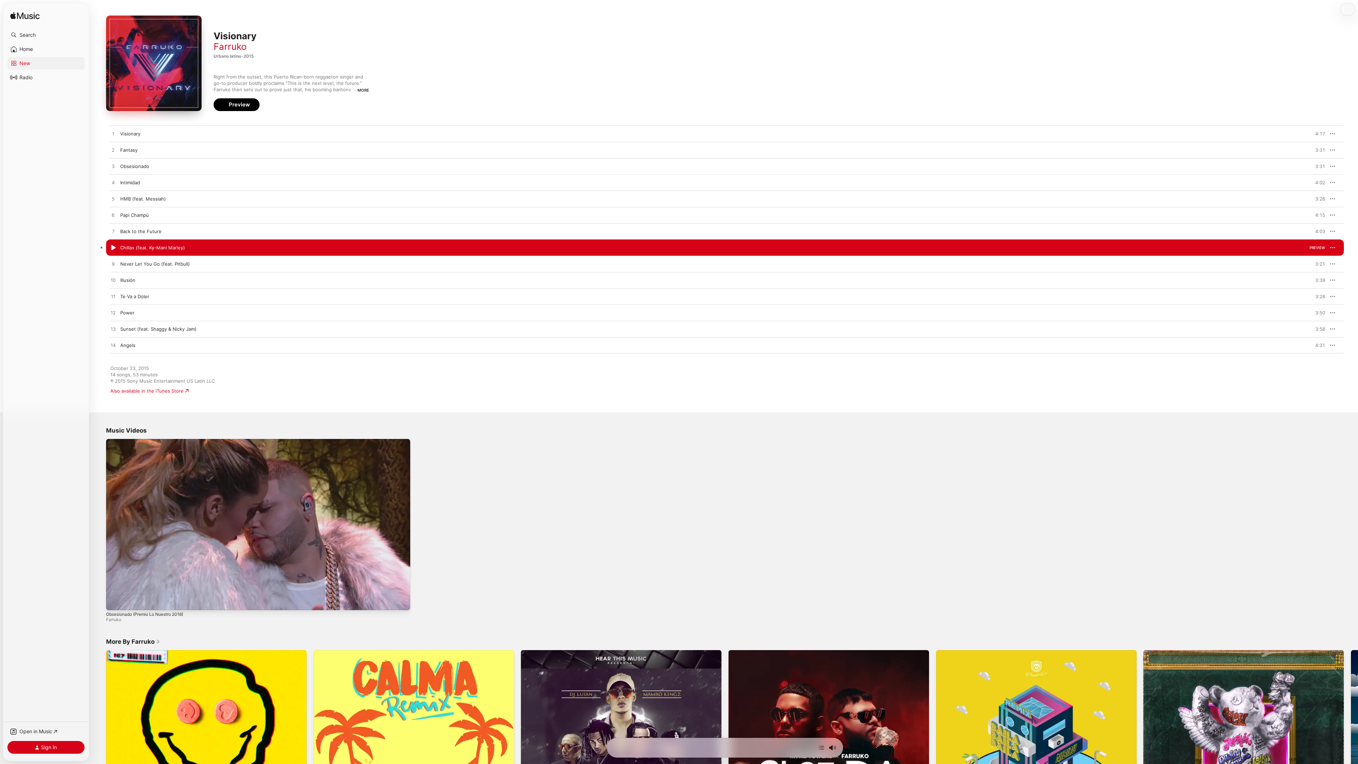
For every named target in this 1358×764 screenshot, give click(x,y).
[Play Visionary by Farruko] (113, 134)
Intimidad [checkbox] (130, 182)
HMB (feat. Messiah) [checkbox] (143, 199)
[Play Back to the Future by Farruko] (113, 231)
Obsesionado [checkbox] (134, 166)
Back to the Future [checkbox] (141, 231)
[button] (46, 35)
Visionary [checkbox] (130, 134)
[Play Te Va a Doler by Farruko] (113, 297)
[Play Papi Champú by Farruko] (113, 215)
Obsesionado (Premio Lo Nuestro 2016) (144, 614)
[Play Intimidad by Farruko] (113, 183)
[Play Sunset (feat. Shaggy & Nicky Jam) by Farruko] (113, 329)
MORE (363, 90)
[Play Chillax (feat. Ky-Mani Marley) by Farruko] (113, 248)
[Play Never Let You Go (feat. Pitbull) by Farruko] (113, 264)
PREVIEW (1317, 134)
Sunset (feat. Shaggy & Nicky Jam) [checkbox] (158, 329)
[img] (25, 16)
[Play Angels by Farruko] (113, 345)
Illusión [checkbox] (127, 280)
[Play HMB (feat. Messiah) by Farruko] (113, 199)
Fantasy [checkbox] (129, 150)
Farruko (230, 46)
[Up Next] (821, 748)
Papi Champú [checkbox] (134, 215)
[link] (133, 642)
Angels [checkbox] (127, 345)
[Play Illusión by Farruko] (113, 280)
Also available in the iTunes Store (147, 391)
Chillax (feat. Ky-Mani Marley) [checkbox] (152, 247)
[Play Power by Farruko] (113, 313)
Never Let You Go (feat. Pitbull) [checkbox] (155, 264)
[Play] (115, 601)
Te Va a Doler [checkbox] (134, 296)
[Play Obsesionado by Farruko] (113, 166)
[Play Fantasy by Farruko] (113, 150)
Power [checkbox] (127, 313)
